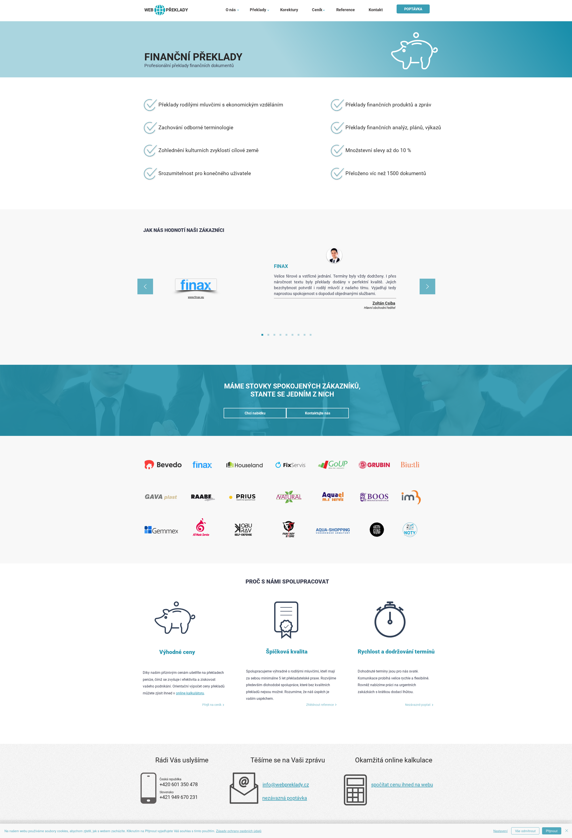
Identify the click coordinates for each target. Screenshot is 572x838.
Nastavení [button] (500, 831)
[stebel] (286, 335)
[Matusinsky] (310, 335)
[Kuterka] (268, 335)
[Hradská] (292, 335)
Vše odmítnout (525, 831)
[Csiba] (262, 335)
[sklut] (280, 335)
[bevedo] (304, 335)
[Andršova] (298, 335)
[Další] (427, 287)
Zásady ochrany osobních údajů (238, 831)
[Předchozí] (145, 287)
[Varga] (274, 335)
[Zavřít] (566, 830)
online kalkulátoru (190, 693)
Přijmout (551, 831)
